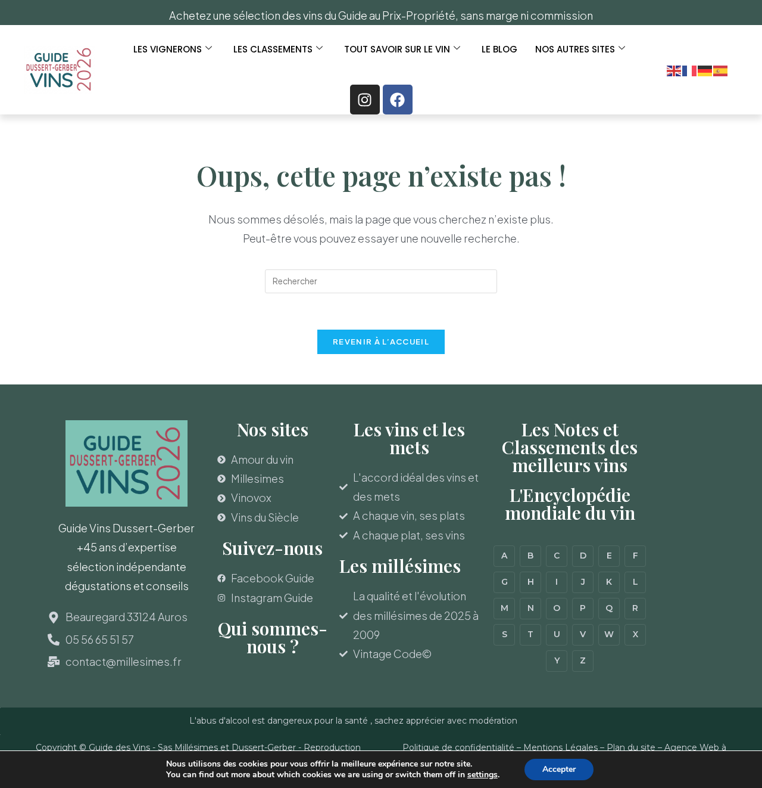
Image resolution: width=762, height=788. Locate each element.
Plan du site (631, 747)
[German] (705, 69)
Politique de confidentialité (458, 747)
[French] (690, 69)
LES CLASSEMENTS (273, 49)
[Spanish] (721, 69)
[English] (674, 69)
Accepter (559, 769)
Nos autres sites (575, 49)
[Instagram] (365, 99)
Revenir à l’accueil (381, 341)
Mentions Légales (560, 747)
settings (482, 775)
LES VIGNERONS (167, 49)
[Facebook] (398, 99)
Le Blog (499, 49)
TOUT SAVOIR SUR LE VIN (397, 49)
